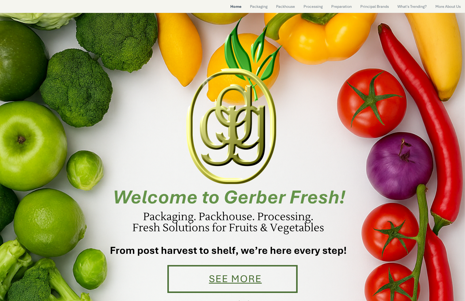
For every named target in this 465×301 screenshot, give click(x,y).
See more (235, 278)
